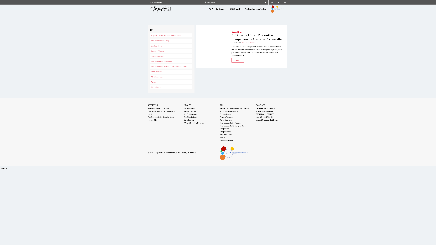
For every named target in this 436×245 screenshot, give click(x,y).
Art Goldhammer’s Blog (255, 9)
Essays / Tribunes (158, 51)
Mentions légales (173, 153)
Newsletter (211, 2)
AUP (211, 9)
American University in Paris (159, 108)
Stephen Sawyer (190, 111)
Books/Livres (237, 32)
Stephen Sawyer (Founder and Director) (166, 35)
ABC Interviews (157, 77)
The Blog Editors (190, 117)
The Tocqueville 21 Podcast (162, 61)
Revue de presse (157, 56)
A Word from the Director (194, 123)
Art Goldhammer (190, 114)
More (237, 60)
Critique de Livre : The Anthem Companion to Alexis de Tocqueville (257, 37)
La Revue (220, 9)
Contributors (189, 120)
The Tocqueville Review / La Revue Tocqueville (169, 66)
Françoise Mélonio (248, 43)
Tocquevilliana (156, 72)
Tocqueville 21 (189, 108)
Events (153, 82)
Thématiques (156, 2)
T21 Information (157, 87)
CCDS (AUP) (235, 9)
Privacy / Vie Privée (188, 153)
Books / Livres (156, 46)
